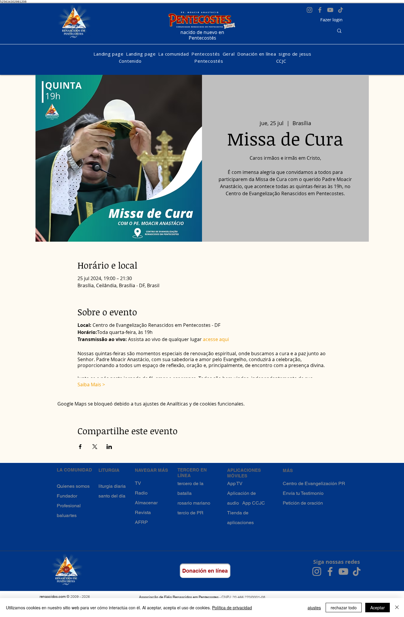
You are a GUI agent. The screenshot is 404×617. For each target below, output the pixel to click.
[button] (173, 53)
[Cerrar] (396, 607)
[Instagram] (309, 10)
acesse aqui (216, 339)
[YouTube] (330, 10)
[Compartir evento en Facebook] (80, 446)
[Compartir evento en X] (95, 446)
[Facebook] (320, 10)
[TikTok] (340, 10)
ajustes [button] (314, 607)
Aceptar (377, 607)
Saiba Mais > (91, 384)
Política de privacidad (232, 607)
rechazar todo (344, 607)
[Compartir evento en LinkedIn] (109, 446)
